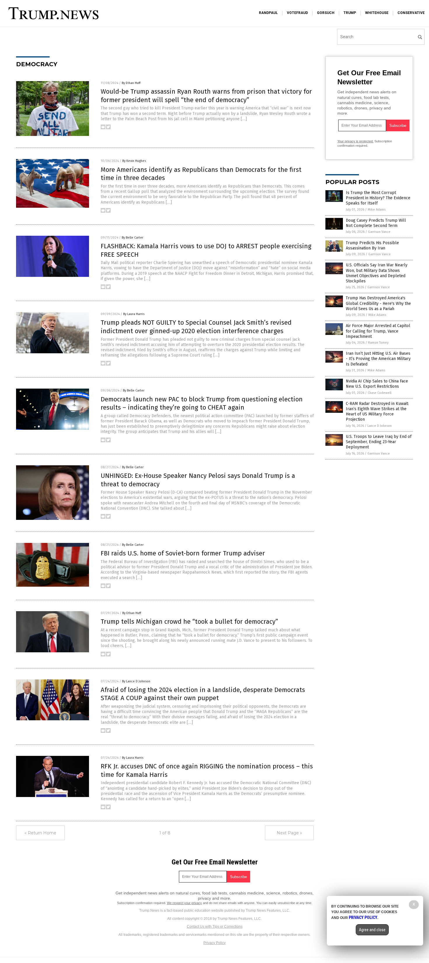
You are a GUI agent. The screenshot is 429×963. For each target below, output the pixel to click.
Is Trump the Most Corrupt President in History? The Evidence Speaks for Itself (378, 198)
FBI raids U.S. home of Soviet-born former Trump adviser (183, 553)
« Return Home (40, 833)
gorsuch (325, 13)
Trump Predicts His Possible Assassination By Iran (372, 245)
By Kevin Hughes (134, 161)
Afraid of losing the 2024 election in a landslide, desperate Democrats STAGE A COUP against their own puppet (203, 694)
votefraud (297, 13)
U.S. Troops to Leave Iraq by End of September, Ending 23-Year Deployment (378, 442)
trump (349, 13)
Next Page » (289, 833)
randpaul (268, 13)
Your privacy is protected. (355, 141)
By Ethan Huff (131, 83)
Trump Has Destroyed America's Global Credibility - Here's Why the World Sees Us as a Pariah (378, 303)
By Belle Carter (132, 238)
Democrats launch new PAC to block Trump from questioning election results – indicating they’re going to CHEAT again (202, 403)
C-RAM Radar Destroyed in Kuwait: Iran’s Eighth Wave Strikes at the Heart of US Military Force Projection (377, 411)
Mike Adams (377, 210)
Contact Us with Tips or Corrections (215, 926)
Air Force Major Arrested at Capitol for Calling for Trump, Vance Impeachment (378, 331)
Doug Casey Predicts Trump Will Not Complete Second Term (376, 223)
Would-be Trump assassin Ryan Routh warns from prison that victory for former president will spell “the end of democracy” (206, 96)
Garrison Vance (379, 232)
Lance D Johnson (379, 426)
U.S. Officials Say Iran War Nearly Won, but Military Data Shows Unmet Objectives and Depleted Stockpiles (376, 273)
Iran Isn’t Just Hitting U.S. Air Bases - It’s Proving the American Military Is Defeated (378, 358)
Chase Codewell (379, 393)
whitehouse (376, 13)
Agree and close (372, 929)
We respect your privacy (184, 903)
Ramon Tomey (378, 343)
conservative (411, 13)
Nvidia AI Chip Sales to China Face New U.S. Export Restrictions (377, 384)
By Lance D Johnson (136, 681)
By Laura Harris (133, 314)
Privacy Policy (214, 943)
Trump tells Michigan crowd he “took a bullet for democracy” (189, 621)
